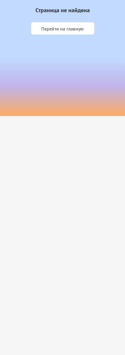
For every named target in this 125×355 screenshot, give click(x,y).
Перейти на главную (62, 29)
